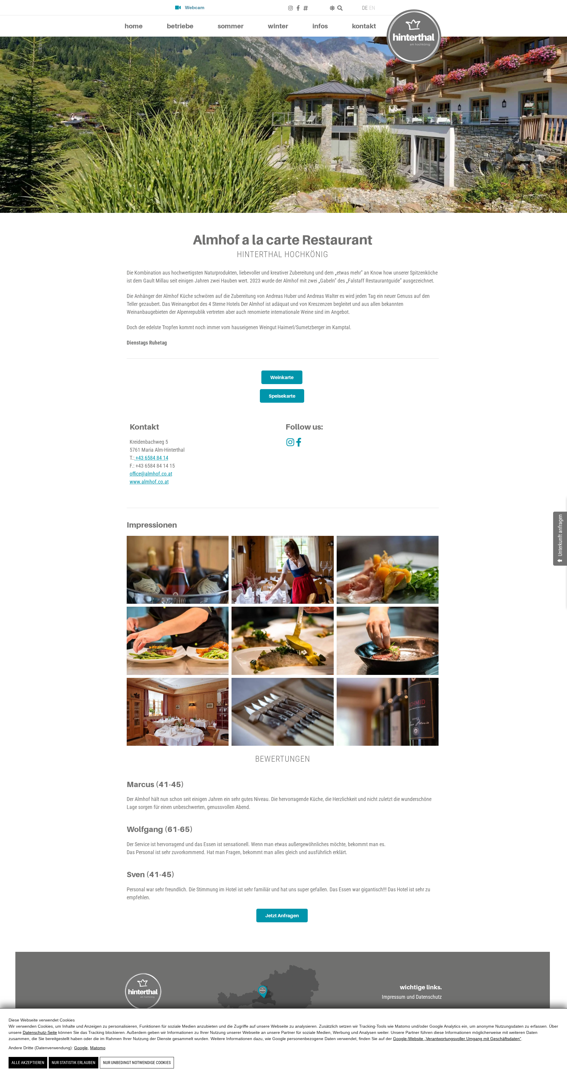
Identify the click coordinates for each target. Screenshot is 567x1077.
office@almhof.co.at (151, 474)
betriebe (180, 26)
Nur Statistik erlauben (73, 1062)
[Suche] (340, 8)
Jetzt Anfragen (282, 915)
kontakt (364, 26)
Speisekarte (282, 396)
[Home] (414, 36)
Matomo (97, 1047)
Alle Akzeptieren (28, 1062)
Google (81, 1047)
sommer (231, 26)
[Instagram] (290, 8)
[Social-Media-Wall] (305, 8)
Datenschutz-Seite (40, 1032)
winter (278, 26)
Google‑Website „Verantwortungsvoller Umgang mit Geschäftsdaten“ (457, 1038)
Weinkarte (282, 377)
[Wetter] (332, 8)
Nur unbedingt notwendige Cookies (137, 1062)
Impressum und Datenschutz (412, 997)
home (134, 26)
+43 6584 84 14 (151, 458)
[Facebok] (298, 8)
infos (320, 26)
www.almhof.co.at (149, 482)
